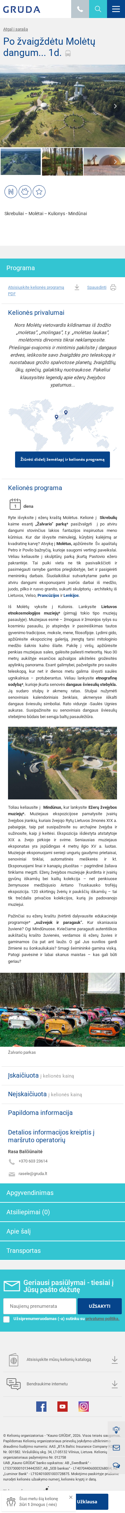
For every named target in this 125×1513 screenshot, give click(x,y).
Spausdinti (96, 287)
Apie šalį (18, 1231)
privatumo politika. (103, 1318)
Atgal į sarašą (15, 29)
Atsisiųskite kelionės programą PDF (36, 290)
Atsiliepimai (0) (28, 1212)
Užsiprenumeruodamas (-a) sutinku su (66, 1318)
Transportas (23, 1250)
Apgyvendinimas (30, 1193)
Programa (20, 268)
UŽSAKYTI (100, 1306)
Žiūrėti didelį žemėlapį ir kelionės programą (62, 459)
